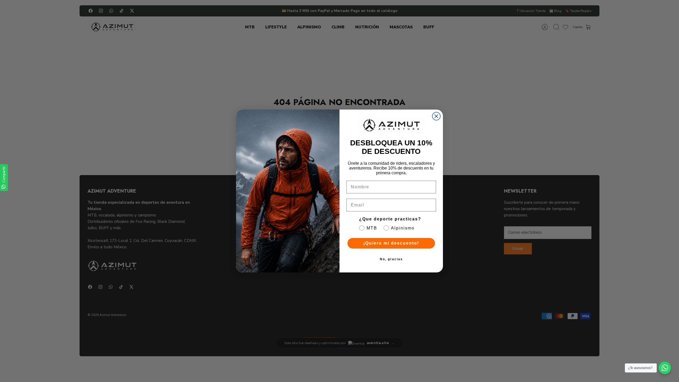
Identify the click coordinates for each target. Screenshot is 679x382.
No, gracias (391, 259)
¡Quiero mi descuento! (391, 243)
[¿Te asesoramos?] (665, 368)
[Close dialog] (436, 116)
